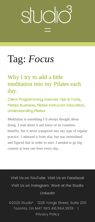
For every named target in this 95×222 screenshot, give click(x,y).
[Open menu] (47, 30)
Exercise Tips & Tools (62, 99)
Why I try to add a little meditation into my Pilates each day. (44, 84)
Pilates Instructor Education (60, 105)
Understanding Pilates (26, 111)
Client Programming (25, 99)
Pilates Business (21, 105)
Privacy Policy (48, 214)
